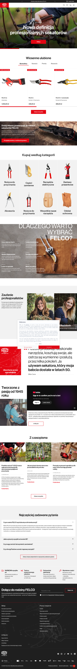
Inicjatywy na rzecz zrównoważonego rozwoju (12, 645)
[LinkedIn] (74, 654)
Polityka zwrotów (43, 618)
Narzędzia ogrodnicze (6, 608)
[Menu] (74, 5)
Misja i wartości (5, 640)
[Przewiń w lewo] (22, 1)
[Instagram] (61, 654)
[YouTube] (68, 654)
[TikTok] (65, 654)
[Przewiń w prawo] (55, 1)
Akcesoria (4, 623)
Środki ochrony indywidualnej (8, 611)
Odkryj (38, 42)
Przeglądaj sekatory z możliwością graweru (15, 140)
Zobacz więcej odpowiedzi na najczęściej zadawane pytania (38, 557)
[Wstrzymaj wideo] (74, 408)
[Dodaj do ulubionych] (25, 70)
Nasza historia (5, 638)
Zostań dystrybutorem (45, 623)
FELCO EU (7, 665)
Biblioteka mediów (44, 631)
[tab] (23, 64)
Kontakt (41, 608)
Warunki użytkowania (63, 665)
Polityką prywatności (59, 595)
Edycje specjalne (5, 618)
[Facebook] (58, 654)
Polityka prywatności (53, 665)
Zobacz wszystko (38, 112)
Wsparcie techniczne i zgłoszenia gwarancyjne (50, 613)
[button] (64, 5)
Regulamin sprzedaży (44, 621)
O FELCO (35, 423)
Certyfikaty (4, 643)
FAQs (41, 628)
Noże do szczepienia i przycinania (9, 616)
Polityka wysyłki (43, 616)
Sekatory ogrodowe (6, 613)
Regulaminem (51, 595)
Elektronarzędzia (5, 621)
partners (27, 324)
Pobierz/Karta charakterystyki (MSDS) (48, 626)
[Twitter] (71, 654)
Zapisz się (70, 590)
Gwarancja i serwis (44, 611)
